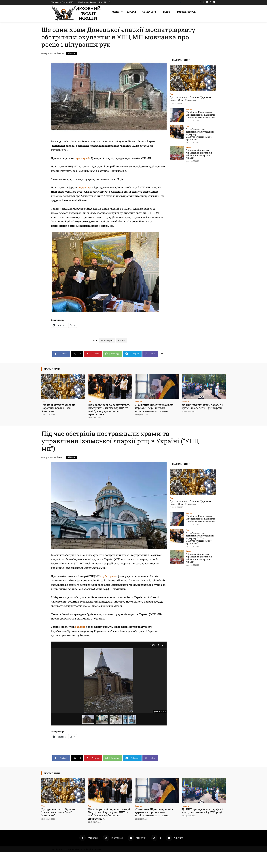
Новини (72, 53)
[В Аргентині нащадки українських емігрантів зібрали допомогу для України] (177, 153)
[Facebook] (200, 2)
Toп (171, 94)
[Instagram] (204, 2)
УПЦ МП (121, 340)
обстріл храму (107, 340)
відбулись (85, 187)
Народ (188, 147)
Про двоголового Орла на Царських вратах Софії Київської (190, 99)
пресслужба (82, 158)
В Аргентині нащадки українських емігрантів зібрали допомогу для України (199, 154)
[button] (181, 2)
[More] (162, 354)
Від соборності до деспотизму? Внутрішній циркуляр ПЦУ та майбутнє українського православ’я (200, 134)
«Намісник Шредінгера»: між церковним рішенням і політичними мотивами (200, 115)
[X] (210, 2)
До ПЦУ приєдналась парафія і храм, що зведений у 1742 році (202, 406)
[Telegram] (207, 2)
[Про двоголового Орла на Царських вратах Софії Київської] (193, 78)
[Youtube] (214, 2)
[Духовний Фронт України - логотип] (76, 13)
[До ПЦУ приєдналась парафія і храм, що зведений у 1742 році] (204, 386)
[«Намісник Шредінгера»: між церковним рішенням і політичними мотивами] (177, 115)
